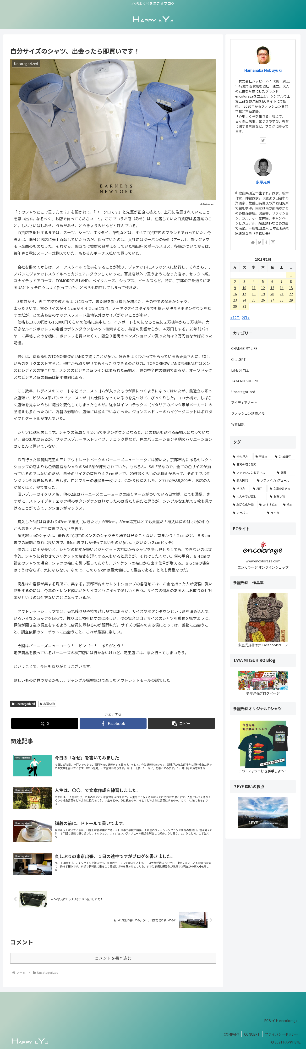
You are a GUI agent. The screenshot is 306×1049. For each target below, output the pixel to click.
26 (263, 300)
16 (235, 293)
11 (254, 287)
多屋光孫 (263, 182)
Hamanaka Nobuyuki (263, 70)
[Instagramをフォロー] (273, 242)
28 (282, 300)
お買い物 (49, 704)
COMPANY (231, 1034)
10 (244, 287)
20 (272, 293)
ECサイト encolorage (281, 1020)
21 (282, 293)
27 (272, 300)
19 (263, 293)
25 (254, 300)
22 (291, 293)
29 (291, 300)
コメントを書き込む (113, 958)
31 (244, 306)
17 (244, 293)
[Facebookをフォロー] (266, 242)
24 (244, 300)
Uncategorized (25, 704)
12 (263, 287)
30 (235, 306)
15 (291, 287)
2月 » (246, 317)
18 (254, 293)
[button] (181, 723)
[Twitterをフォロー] (263, 140)
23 (235, 300)
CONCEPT (252, 1034)
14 (282, 287)
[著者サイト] (253, 242)
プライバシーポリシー (281, 1034)
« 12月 (235, 317)
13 (272, 287)
